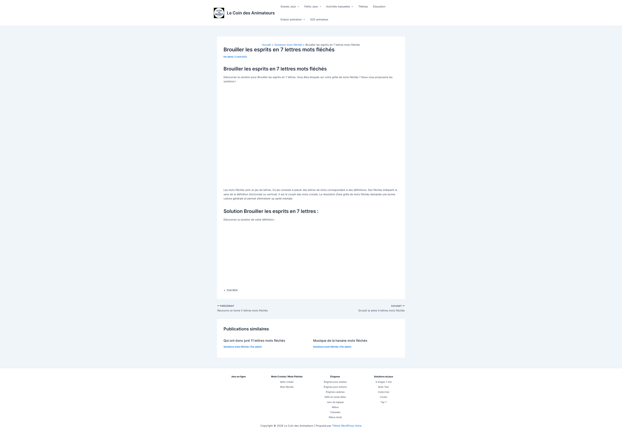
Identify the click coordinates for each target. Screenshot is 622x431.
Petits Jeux (311, 6)
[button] (297, 6)
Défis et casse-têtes (335, 397)
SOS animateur (319, 19)
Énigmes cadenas (335, 391)
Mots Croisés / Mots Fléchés (287, 376)
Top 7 (383, 402)
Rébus (335, 407)
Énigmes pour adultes (335, 381)
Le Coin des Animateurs (251, 12)
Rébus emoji (335, 417)
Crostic (383, 397)
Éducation (379, 6)
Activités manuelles (338, 6)
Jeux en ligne (238, 376)
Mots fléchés (287, 386)
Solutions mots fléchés (236, 346)
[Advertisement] (311, 135)
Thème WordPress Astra (347, 425)
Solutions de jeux (383, 376)
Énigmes (335, 376)
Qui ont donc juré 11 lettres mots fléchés (254, 341)
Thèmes (363, 6)
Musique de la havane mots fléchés (340, 341)
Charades (335, 412)
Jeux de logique (335, 402)
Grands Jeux (288, 6)
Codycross (383, 391)
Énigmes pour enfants (335, 386)
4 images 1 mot (383, 381)
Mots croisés (287, 381)
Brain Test (383, 386)
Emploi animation (291, 19)
